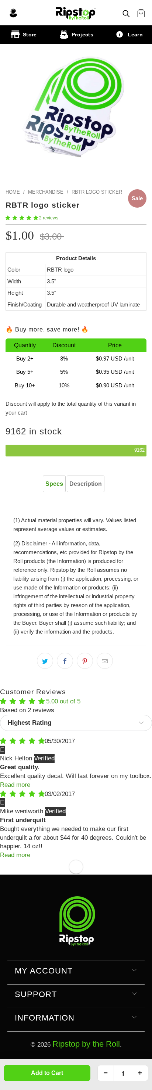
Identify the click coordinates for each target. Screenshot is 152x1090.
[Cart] (141, 14)
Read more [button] (15, 784)
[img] (22, 741)
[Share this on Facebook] (65, 661)
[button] (22, 217)
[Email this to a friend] (105, 661)
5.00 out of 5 (63, 701)
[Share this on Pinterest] (85, 661)
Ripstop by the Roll (86, 1043)
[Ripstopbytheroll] (76, 12)
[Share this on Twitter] (45, 661)
